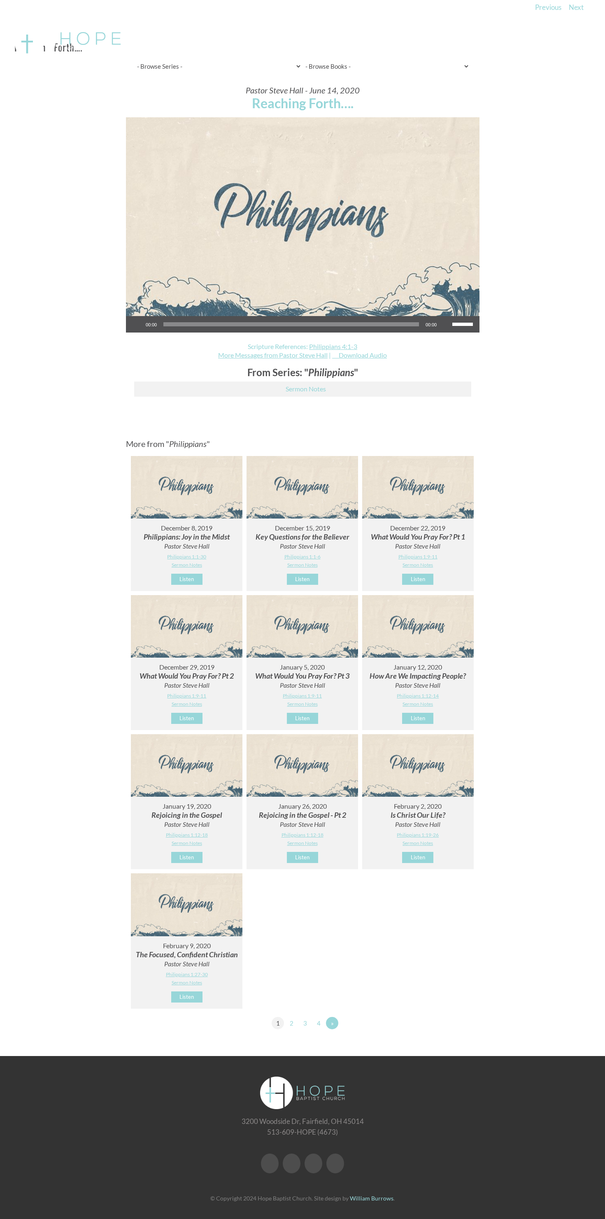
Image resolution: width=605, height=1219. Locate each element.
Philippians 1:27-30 (187, 974)
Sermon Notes (306, 389)
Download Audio (363, 355)
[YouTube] (291, 1163)
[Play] (137, 324)
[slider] (463, 323)
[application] (302, 324)
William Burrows (371, 1198)
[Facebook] (270, 1163)
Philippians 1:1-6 (302, 557)
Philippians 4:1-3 (333, 346)
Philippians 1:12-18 (187, 835)
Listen (186, 579)
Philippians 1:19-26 (418, 835)
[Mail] (335, 1163)
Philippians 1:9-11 (417, 557)
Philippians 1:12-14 (418, 696)
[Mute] (446, 324)
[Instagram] (313, 1163)
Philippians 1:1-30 (186, 557)
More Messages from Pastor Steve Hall (273, 355)
